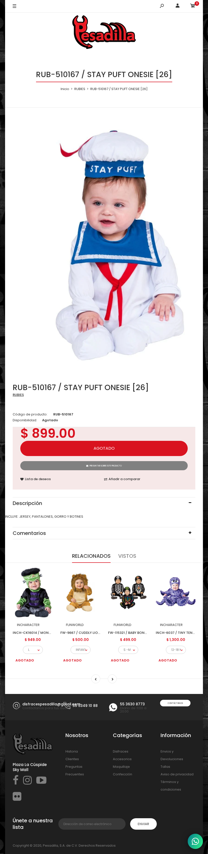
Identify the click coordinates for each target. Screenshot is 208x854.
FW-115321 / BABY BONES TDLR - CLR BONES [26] (147, 632)
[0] (192, 6)
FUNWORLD (75, 624)
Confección (122, 774)
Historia (71, 751)
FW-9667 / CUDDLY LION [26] (84, 632)
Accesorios (122, 759)
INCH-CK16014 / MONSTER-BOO (39, 632)
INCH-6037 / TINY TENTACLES (180, 632)
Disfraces (120, 751)
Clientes (72, 759)
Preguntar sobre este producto (106, 465)
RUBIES (18, 394)
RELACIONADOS (91, 556)
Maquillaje (121, 766)
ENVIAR (143, 824)
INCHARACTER (28, 624)
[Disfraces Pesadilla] (104, 33)
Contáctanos (175, 703)
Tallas (165, 766)
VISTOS (127, 556)
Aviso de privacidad (177, 774)
